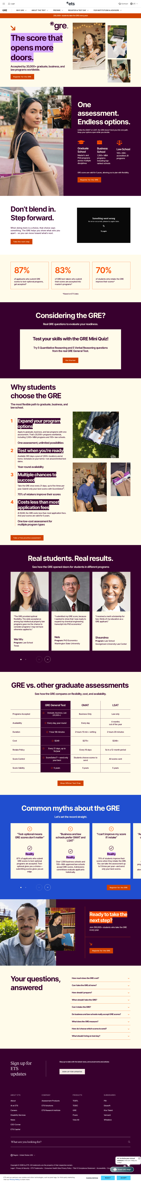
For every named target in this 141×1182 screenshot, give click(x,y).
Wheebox (108, 1120)
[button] (21, 10)
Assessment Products (51, 1101)
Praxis (75, 1115)
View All (76, 1120)
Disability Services (18, 1115)
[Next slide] (48, 659)
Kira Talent (108, 1110)
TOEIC (75, 1105)
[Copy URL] (104, 226)
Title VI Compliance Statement (84, 1168)
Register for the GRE (101, 951)
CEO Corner (16, 1124)
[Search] (129, 1142)
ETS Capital (15, 1129)
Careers (14, 1110)
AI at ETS (14, 1105)
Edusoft (107, 1105)
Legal (13, 1168)
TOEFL (75, 1101)
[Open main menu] (3, 3)
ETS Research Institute (51, 1110)
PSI (105, 1101)
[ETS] (70, 4)
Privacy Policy (15, 1179)
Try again (104, 231)
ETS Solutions (47, 1105)
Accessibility (101, 1168)
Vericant (107, 1115)
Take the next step (21, 242)
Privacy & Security (22, 1168)
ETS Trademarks (37, 1168)
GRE (74, 1110)
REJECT (108, 1178)
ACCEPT (124, 1178)
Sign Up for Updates (72, 1072)
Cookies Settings (92, 1178)
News (13, 1120)
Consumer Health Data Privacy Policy (58, 1168)
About (13, 1101)
